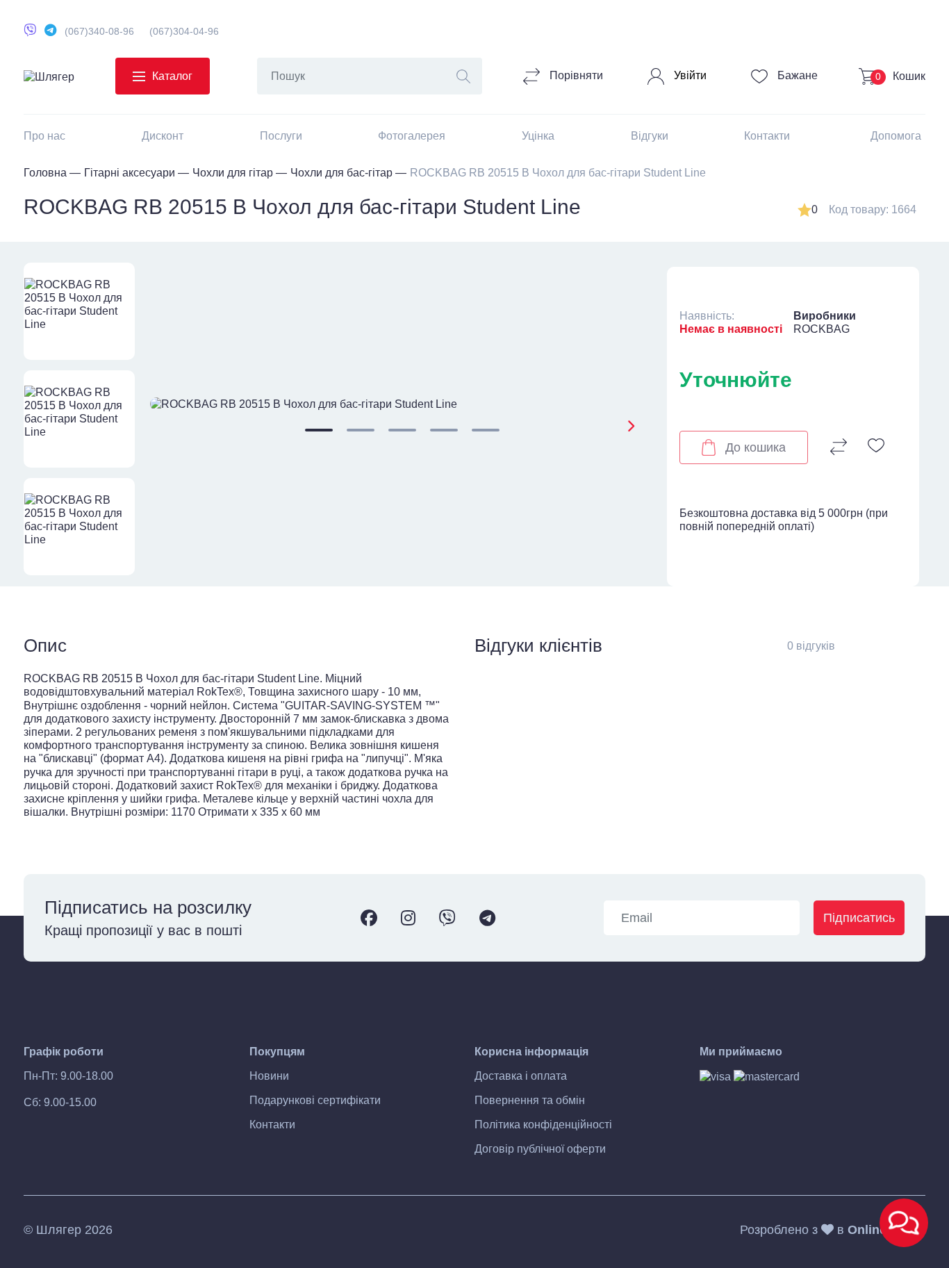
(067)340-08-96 (99, 31)
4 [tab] (444, 430)
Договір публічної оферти (540, 1149)
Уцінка (538, 136)
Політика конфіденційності (543, 1124)
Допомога (895, 136)
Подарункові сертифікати (315, 1100)
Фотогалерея (411, 136)
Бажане (796, 75)
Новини (269, 1076)
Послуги (281, 136)
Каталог (172, 76)
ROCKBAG (821, 329)
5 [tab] (486, 430)
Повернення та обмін (529, 1100)
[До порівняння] (839, 447)
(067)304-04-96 (184, 31)
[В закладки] (876, 447)
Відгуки (649, 136)
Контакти (767, 136)
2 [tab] (360, 430)
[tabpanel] (402, 404)
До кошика (755, 447)
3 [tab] (402, 430)
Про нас (44, 136)
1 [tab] (319, 430)
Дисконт (162, 136)
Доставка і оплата (520, 1076)
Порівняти (575, 75)
